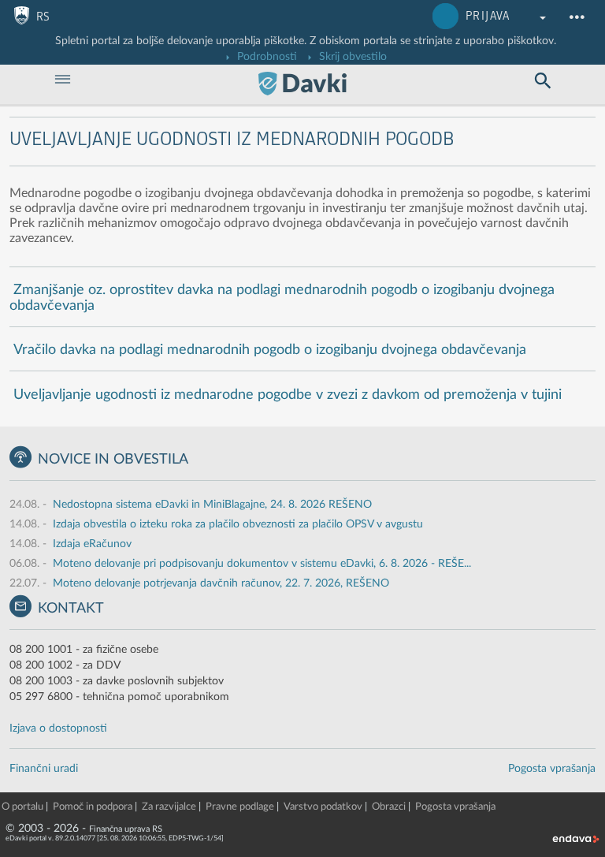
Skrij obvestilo (351, 56)
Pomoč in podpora (92, 807)
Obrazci (389, 807)
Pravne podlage (240, 807)
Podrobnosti (265, 56)
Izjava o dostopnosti (58, 728)
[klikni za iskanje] (542, 81)
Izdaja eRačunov (92, 544)
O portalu (22, 807)
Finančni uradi (43, 768)
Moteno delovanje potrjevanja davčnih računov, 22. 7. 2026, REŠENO (221, 583)
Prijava (488, 16)
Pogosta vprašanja (552, 768)
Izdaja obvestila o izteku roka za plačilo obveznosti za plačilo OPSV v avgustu (238, 524)
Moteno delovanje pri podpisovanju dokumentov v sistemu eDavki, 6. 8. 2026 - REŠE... (262, 563)
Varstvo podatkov (323, 807)
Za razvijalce (169, 807)
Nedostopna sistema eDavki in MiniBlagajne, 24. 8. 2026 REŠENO (212, 504)
